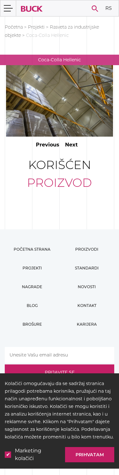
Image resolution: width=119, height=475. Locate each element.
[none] (108, 8)
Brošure (32, 324)
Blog (32, 305)
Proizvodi (86, 249)
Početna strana (32, 249)
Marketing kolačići (28, 454)
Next (71, 145)
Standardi (87, 268)
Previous (47, 145)
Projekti (36, 27)
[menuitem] (108, 8)
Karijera (87, 324)
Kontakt (86, 305)
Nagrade (32, 286)
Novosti (87, 286)
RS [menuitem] (108, 8)
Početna (14, 27)
